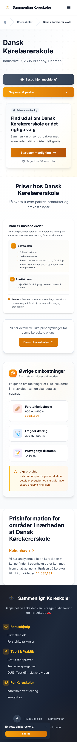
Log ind (26, 733)
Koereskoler (25, 22)
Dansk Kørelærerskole (57, 22)
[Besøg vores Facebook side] (17, 719)
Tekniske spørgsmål (21, 666)
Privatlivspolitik (33, 718)
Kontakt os (15, 697)
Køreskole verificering (22, 691)
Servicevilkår (56, 718)
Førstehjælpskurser (20, 641)
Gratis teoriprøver (20, 660)
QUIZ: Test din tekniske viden (28, 672)
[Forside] (5, 22)
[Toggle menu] (69, 7)
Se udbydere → (33, 415)
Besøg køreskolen (36, 342)
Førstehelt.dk (16, 635)
